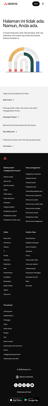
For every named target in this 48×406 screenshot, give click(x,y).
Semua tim (7, 294)
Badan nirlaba (8, 285)
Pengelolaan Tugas (32, 217)
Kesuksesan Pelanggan (33, 272)
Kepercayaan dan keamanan (13, 346)
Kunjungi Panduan (10, 117)
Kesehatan (7, 264)
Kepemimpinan (8, 315)
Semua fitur (7, 181)
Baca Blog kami (9, 132)
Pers (5, 337)
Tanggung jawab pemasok (12, 354)
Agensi (6, 290)
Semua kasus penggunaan (34, 221)
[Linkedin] (20, 385)
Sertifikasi (29, 251)
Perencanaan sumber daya (34, 204)
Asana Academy (31, 247)
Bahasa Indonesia (26, 377)
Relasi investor (8, 341)
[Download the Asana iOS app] (16, 400)
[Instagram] (24, 385)
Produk (6, 255)
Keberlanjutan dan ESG (11, 358)
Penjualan (7, 260)
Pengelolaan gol (31, 187)
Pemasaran (7, 242)
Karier (5, 324)
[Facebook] (28, 385)
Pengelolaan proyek (10, 215)
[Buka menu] (43, 3)
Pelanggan (7, 320)
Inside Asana (8, 328)
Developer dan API (32, 277)
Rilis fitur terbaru (9, 185)
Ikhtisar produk (8, 177)
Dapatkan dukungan (32, 242)
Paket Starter (8, 194)
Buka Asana (7, 100)
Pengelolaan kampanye (33, 174)
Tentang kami (8, 311)
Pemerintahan (8, 272)
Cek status (7, 146)
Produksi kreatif (31, 182)
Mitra (27, 281)
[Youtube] (32, 385)
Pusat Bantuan (30, 238)
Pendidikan (7, 277)
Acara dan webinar (32, 264)
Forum (28, 255)
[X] (16, 385)
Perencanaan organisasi (33, 195)
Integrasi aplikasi (9, 207)
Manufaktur (7, 281)
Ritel (5, 268)
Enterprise (7, 202)
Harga (5, 190)
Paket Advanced (9, 198)
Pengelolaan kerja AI (10, 211)
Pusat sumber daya (32, 260)
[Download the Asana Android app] (31, 400)
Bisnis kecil (7, 238)
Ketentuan (21, 392)
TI (4, 251)
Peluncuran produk (32, 200)
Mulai (36, 3)
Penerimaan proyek (32, 212)
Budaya (6, 333)
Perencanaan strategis (33, 208)
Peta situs (29, 285)
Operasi (6, 247)
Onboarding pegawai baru (34, 191)
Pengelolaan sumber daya (12, 220)
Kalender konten (31, 178)
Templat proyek (31, 268)
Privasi (6, 350)
